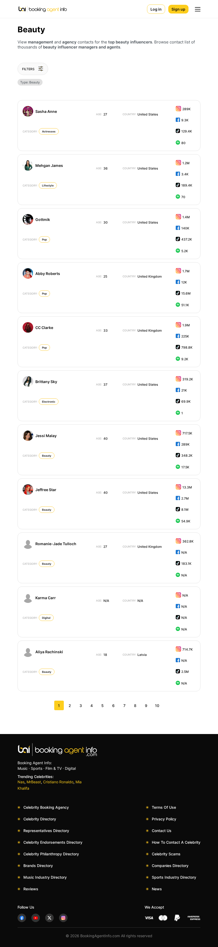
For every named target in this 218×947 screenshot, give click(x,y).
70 (183, 197)
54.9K (185, 521)
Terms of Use (164, 807)
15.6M (186, 293)
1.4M (186, 217)
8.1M (184, 510)
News (157, 889)
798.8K (186, 347)
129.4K (186, 131)
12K (184, 282)
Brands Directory (38, 865)
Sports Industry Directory (174, 877)
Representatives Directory (46, 830)
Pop (44, 239)
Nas (21, 782)
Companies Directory (170, 865)
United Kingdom (142, 276)
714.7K (187, 649)
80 (183, 143)
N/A (184, 552)
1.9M (186, 325)
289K (186, 109)
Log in (156, 9)
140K (185, 228)
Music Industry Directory (45, 877)
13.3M (187, 487)
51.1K (185, 305)
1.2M (186, 163)
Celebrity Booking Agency (46, 807)
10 (157, 705)
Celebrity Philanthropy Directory (51, 854)
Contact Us (161, 830)
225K (185, 336)
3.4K (184, 174)
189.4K (186, 185)
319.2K (187, 379)
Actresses (49, 131)
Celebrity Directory (39, 819)
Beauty (46, 455)
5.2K (184, 251)
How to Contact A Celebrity (176, 842)
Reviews (30, 889)
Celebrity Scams (166, 854)
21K (184, 390)
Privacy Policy (164, 819)
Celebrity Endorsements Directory (52, 842)
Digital (46, 617)
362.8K (188, 541)
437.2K (186, 239)
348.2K (186, 455)
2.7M (185, 498)
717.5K (187, 433)
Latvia (135, 655)
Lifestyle (48, 185)
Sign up (178, 9)
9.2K (184, 359)
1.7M (186, 271)
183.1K (186, 564)
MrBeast (34, 782)
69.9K (186, 401)
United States (140, 114)
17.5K (185, 467)
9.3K (184, 120)
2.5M (185, 672)
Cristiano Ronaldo (58, 782)
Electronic (48, 401)
